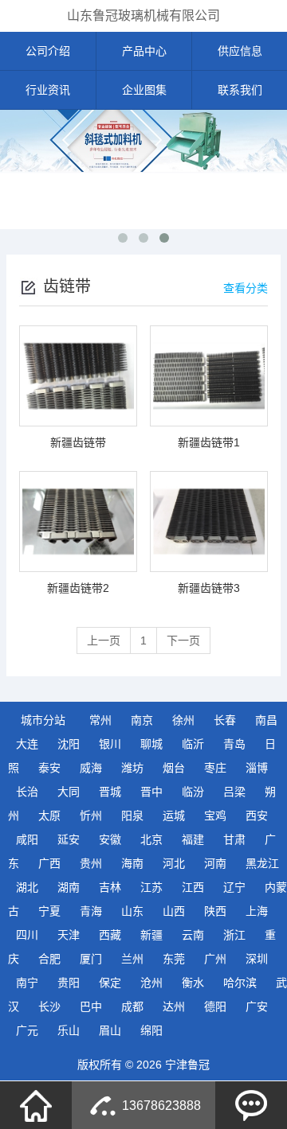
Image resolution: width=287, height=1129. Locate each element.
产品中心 (144, 51)
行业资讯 (48, 90)
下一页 (183, 640)
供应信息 (240, 51)
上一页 (103, 640)
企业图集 (144, 90)
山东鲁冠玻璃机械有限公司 (143, 15)
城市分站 (43, 720)
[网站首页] (36, 1105)
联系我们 (240, 90)
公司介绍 (48, 51)
